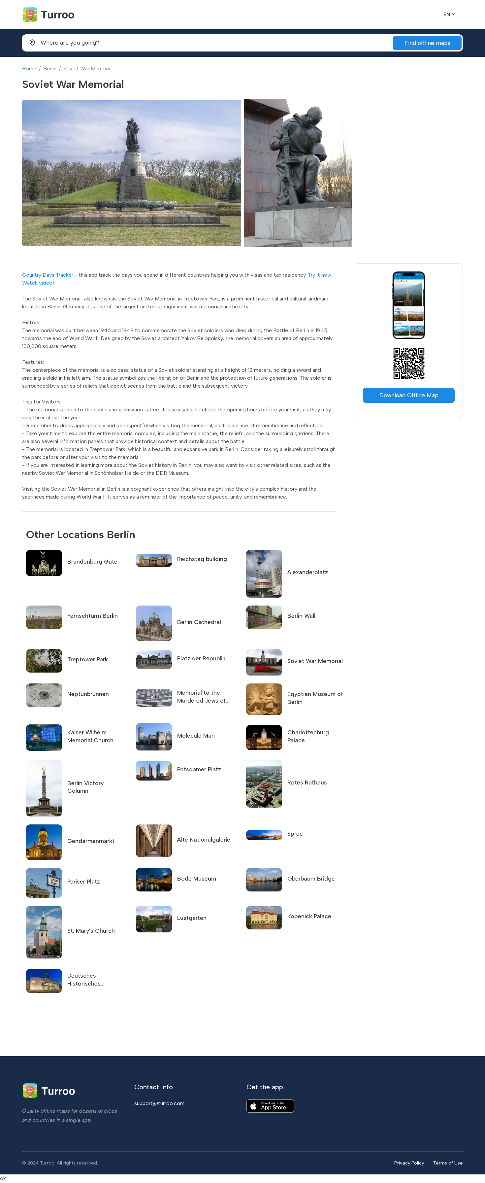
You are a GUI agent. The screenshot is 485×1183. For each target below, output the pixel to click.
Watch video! (38, 283)
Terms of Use (448, 1163)
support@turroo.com (159, 1103)
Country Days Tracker (47, 275)
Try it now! (320, 275)
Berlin (49, 68)
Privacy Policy (409, 1163)
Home (29, 68)
